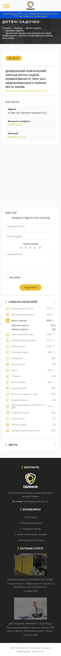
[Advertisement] (30, 176)
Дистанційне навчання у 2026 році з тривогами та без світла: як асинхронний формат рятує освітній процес (30, 623)
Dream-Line (38, 651)
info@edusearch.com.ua (36, 501)
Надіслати (30, 287)
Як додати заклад (32, 528)
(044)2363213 (15, 124)
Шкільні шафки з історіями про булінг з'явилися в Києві (30, 579)
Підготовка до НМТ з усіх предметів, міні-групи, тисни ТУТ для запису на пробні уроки (30, 14)
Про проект (31, 517)
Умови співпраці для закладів (32, 534)
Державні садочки (17, 137)
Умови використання (31, 523)
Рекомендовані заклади (32, 540)
